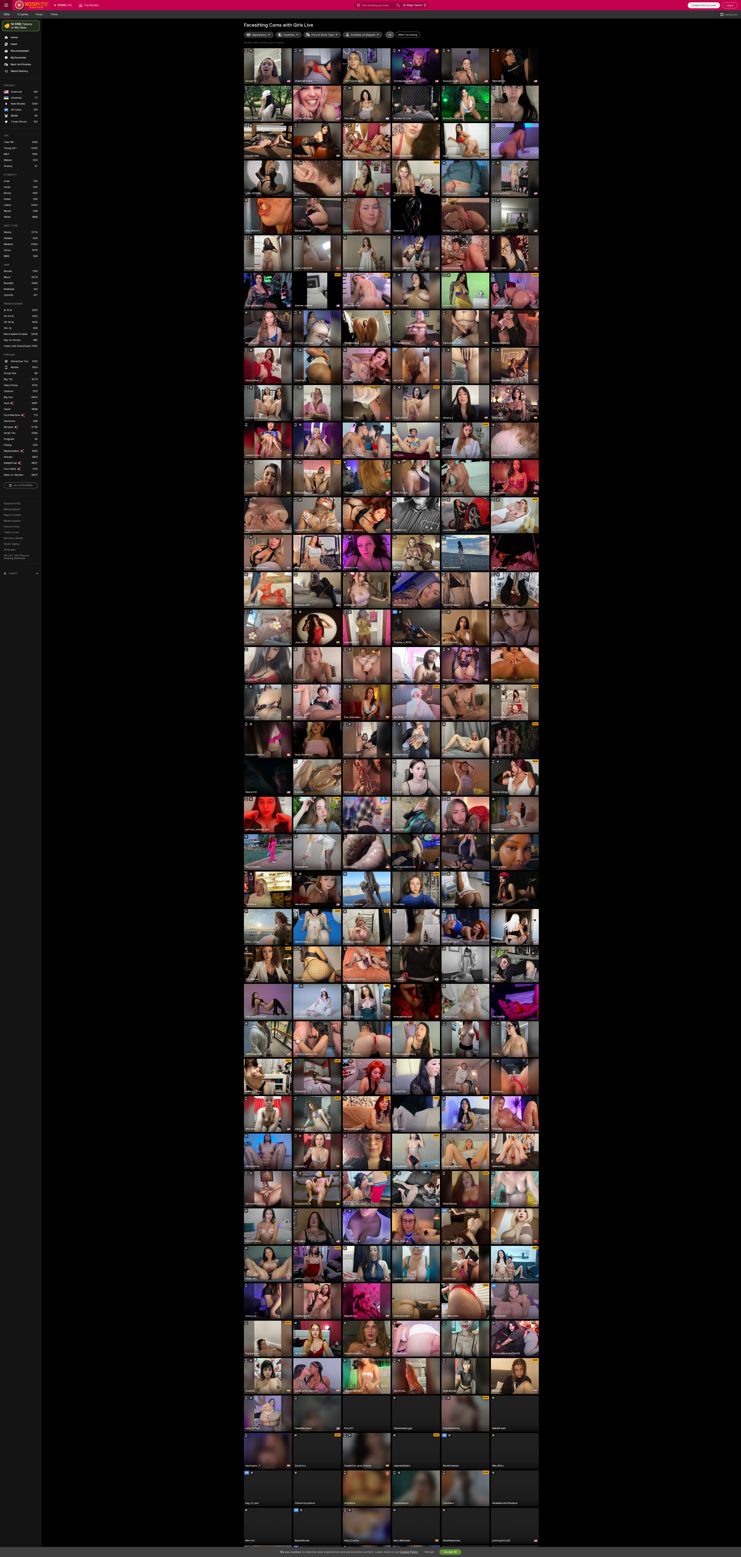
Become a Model (13, 538)
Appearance (259, 34)
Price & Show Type (322, 34)
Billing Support (12, 509)
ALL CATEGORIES (23, 485)
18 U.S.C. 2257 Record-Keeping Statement (17, 557)
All (389, 34)
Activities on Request (363, 34)
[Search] (398, 5)
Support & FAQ (12, 503)
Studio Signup (12, 544)
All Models (10, 549)
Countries (288, 34)
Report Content (12, 515)
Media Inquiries (12, 521)
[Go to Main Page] (31, 5)
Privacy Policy (12, 526)
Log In (729, 5)
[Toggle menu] (6, 5)
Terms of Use (11, 532)
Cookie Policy (409, 1552)
